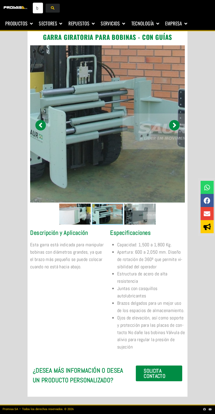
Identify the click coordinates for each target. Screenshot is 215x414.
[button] (19, 24)
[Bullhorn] (207, 226)
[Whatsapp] (207, 187)
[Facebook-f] (205, 409)
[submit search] (53, 8)
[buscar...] (38, 8)
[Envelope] (207, 213)
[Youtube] (210, 409)
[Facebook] (207, 200)
